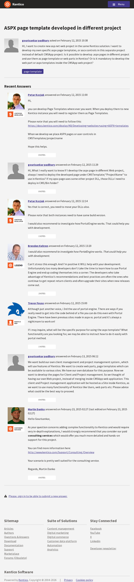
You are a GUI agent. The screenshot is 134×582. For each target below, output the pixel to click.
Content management (60, 528)
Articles (8, 528)
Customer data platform (62, 541)
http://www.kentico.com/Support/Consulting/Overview (61, 452)
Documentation (13, 545)
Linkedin (95, 541)
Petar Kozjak (36, 95)
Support (9, 549)
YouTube (95, 532)
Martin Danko (36, 409)
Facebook (96, 528)
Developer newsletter (103, 548)
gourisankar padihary (35, 40)
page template (33, 71)
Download (10, 541)
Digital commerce (58, 537)
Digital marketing (58, 532)
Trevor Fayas (36, 303)
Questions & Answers (16, 537)
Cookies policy (84, 580)
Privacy (68, 580)
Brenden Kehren (38, 246)
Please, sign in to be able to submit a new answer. (38, 496)
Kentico (23, 580)
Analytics (52, 549)
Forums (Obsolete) (15, 558)
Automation (54, 545)
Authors (9, 532)
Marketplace (11, 553)
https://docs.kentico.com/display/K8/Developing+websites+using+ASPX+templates (78, 125)
